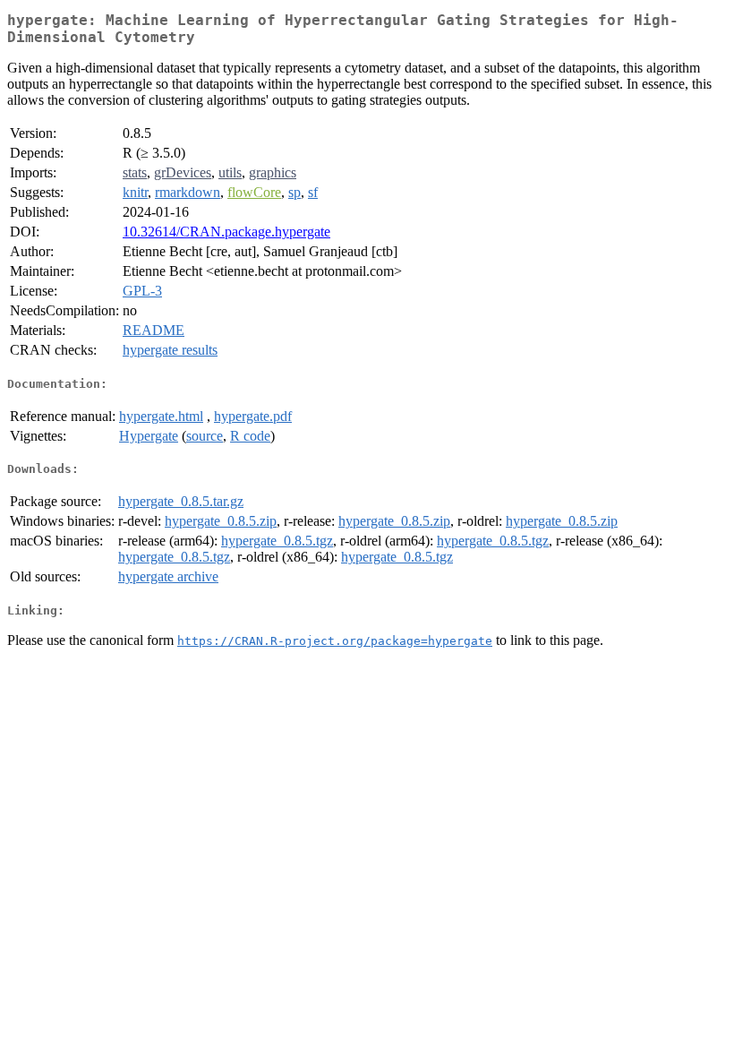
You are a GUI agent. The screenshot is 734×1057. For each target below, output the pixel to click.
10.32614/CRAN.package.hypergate (226, 231)
